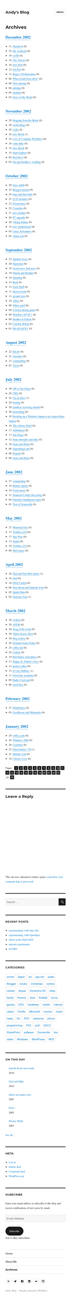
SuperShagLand (21, 448)
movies (48, 1011)
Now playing (19, 83)
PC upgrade (19, 217)
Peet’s (12, 1107)
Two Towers (19, 60)
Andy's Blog (17, 12)
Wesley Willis (16, 1121)
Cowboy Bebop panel (24, 310)
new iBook (18, 134)
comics (50, 984)
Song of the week (22, 629)
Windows (22, 1039)
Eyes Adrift (19, 185)
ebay (52, 991)
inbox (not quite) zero (20, 1094)
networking (18, 411)
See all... (9, 1135)
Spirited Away (20, 259)
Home (9, 1253)
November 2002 (18, 111)
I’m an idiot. (19, 397)
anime (10, 977)
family (10, 997)
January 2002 (16, 726)
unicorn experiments (19, 944)
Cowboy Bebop (21, 323)
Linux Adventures (22, 231)
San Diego (18, 434)
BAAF (16, 351)
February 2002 (17, 698)
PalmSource (19, 707)
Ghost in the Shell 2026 (21, 939)
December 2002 (18, 37)
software (29, 1032)
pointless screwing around (26, 407)
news (10, 1018)
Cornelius (18, 208)
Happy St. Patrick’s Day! (26, 661)
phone (51, 1018)
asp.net (39, 977)
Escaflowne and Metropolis (27, 712)
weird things (19, 125)
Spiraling (17, 277)
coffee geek (19, 735)
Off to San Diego (22, 388)
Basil (15, 282)
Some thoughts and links (25, 439)
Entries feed (15, 1166)
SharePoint (13, 1032)
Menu (60, 12)
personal (38, 1018)
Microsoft (34, 1011)
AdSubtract (19, 430)
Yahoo (16, 300)
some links (18, 143)
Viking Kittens (20, 222)
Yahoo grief (19, 305)
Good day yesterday (23, 675)
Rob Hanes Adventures (25, 656)
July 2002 (13, 379)
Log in (12, 1162)
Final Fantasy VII (22, 749)
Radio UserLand (21, 680)
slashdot (17, 92)
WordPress (38, 1039)
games (11, 1004)
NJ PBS (13, 949)
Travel (16, 365)
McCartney (18, 550)
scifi (37, 1025)
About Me (11, 1261)
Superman (18, 263)
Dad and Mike (16, 1081)
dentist (16, 541)
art (30, 977)
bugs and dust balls (23, 194)
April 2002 (14, 564)
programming (14, 1025)
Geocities (17, 356)
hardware (33, 1004)
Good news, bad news (24, 268)
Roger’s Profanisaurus (24, 74)
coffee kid (18, 647)
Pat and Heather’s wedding (27, 162)
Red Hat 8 (18, 157)
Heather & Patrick (22, 319)
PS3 (28, 1025)
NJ (18, 1018)
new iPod (18, 64)
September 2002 (18, 250)
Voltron (17, 619)
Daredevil (18, 46)
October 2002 (16, 176)
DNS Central (19, 582)
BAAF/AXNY (20, 328)
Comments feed (17, 1171)
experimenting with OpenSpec (24, 935)
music (59, 1011)
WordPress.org (16, 1176)
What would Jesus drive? (25, 78)
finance (22, 997)
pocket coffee (20, 666)
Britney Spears (20, 485)
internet (58, 1004)
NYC (27, 1018)
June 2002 (13, 472)
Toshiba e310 (20, 532)
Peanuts (17, 453)
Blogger (11, 984)
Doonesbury (19, 203)
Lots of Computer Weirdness (28, 138)
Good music (19, 490)
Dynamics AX (38, 991)
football (43, 997)
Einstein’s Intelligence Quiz (27, 499)
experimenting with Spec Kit (23, 930)
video (10, 1039)
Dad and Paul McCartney (26, 573)
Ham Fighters (20, 152)
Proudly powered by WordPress (33, 1290)
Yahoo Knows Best (23, 633)
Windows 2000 (21, 740)
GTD (21, 1004)
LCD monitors (20, 199)
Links (16, 129)
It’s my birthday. (21, 670)
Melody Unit (19, 754)
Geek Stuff (18, 286)
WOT (51, 1039)
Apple (21, 977)
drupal (22, 991)
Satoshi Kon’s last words (21, 1068)
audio (51, 977)
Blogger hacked (21, 189)
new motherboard (22, 226)
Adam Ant (18, 236)
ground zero (19, 296)
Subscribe (14, 1231)
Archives (11, 1269)
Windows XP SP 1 (22, 314)
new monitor (19, 212)
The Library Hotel (22, 425)
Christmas (37, 984)
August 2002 (15, 342)
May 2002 (13, 518)
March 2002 (15, 610)
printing (17, 88)
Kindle (21, 1011)
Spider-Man (19, 592)
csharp (11, 991)
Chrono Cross (20, 758)
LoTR (16, 55)
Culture (16, 652)
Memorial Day (20, 527)
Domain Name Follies (24, 643)
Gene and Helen (21, 444)
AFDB (16, 624)
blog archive (19, 638)
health (46, 1004)
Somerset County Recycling (27, 495)
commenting (19, 360)
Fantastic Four (20, 596)
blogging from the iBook (25, 120)
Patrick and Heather (23, 273)
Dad (15, 578)
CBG (15, 393)
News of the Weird (22, 97)
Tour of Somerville (22, 504)
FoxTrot (17, 69)
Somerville (43, 1032)
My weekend (19, 51)
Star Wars (18, 536)
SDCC (47, 1025)
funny (54, 997)
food (32, 997)
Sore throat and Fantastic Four (28, 587)
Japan (10, 1011)
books (23, 984)
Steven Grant (19, 291)
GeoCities (18, 684)
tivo (56, 1032)
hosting (16, 402)
